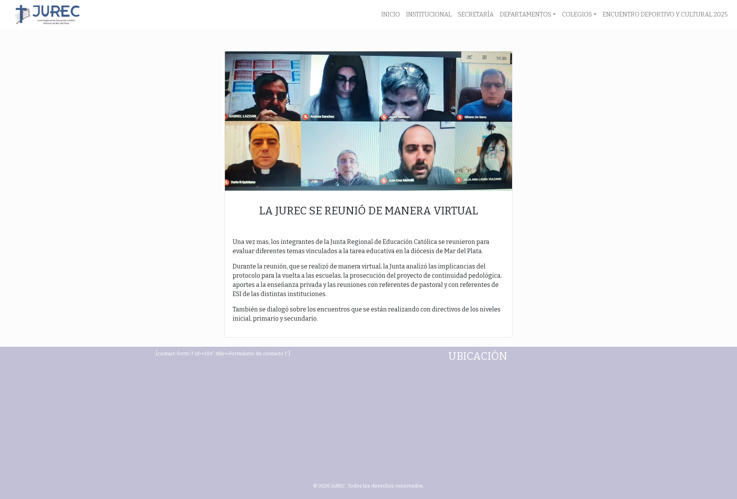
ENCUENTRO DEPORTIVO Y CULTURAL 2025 (665, 14)
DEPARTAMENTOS (525, 14)
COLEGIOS (577, 14)
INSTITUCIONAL (429, 14)
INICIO (390, 14)
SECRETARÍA (476, 14)
